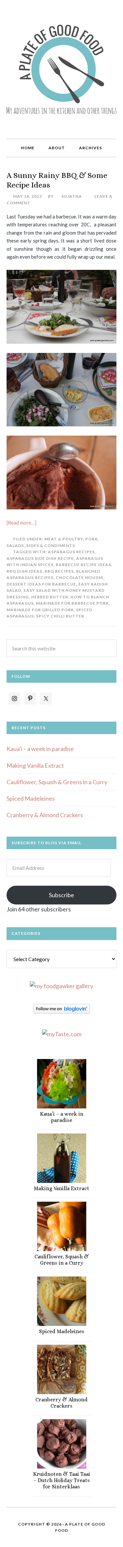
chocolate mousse (80, 577)
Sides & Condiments (50, 545)
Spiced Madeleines (31, 798)
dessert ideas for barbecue (41, 584)
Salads (15, 545)
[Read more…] (21, 523)
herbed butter (49, 596)
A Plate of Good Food (61, 69)
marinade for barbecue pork (72, 603)
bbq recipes (59, 571)
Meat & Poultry (63, 538)
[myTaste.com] (61, 1034)
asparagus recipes (71, 551)
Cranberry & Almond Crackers (45, 814)
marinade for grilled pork (40, 609)
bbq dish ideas (24, 571)
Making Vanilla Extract (35, 765)
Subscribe (61, 895)
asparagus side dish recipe (40, 558)
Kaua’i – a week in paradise (40, 748)
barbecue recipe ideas (83, 564)
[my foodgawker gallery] (61, 985)
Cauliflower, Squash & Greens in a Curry (57, 782)
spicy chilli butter (60, 616)
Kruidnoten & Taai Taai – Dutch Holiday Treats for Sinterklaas (61, 1480)
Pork (91, 538)
